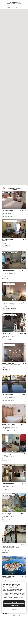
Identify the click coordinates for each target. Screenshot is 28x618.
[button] (9, 216)
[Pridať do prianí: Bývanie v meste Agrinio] (24, 284)
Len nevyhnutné (14, 605)
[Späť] (3, 2)
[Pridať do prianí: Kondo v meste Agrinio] (24, 192)
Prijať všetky (14, 602)
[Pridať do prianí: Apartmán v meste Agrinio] (24, 252)
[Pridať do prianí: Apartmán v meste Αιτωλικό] (24, 558)
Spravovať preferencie (14, 609)
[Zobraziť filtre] (25, 2)
